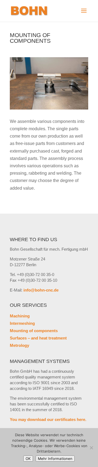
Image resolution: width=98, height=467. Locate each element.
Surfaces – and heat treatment (38, 338)
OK (28, 458)
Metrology (19, 345)
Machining (20, 316)
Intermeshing (22, 323)
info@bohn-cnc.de (41, 290)
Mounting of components (34, 330)
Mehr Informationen (55, 458)
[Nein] (91, 447)
